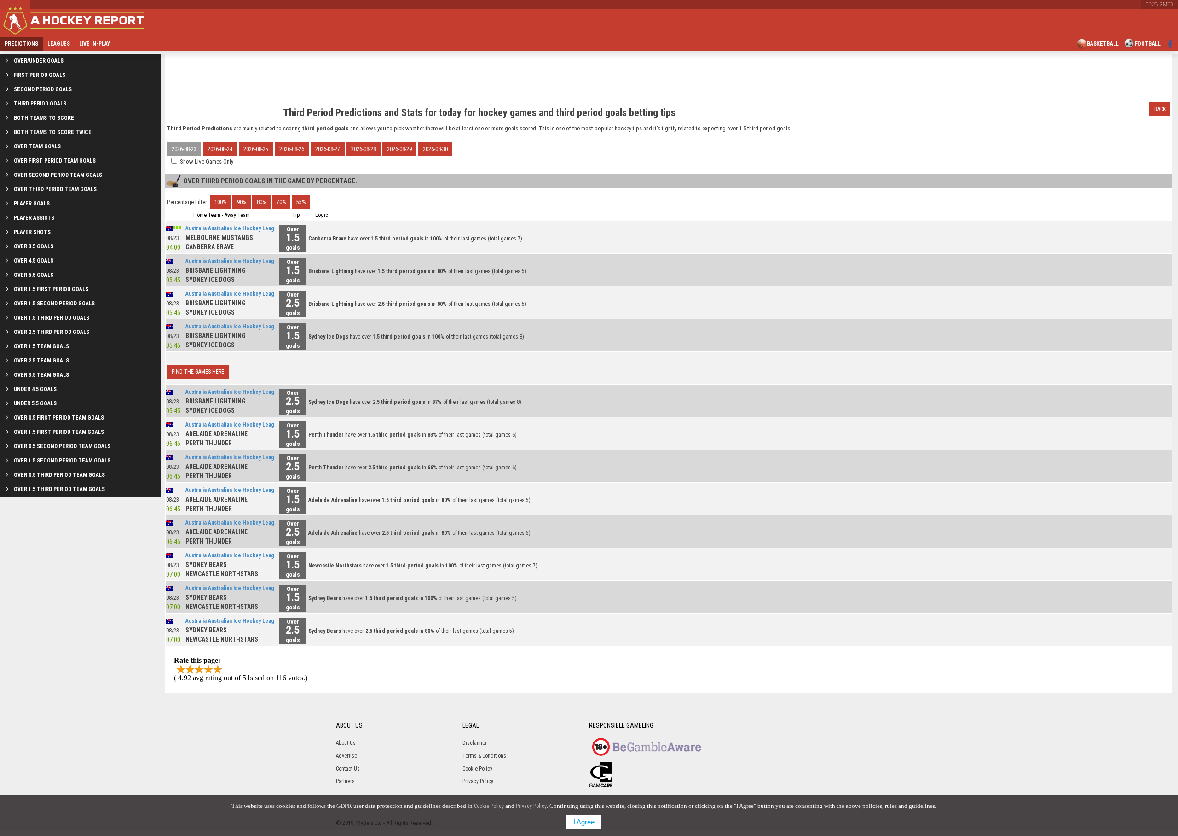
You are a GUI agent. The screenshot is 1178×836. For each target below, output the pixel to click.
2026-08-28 (363, 149)
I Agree (584, 822)
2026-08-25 (255, 149)
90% (241, 202)
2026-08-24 (220, 149)
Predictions (21, 44)
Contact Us (348, 769)
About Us (346, 743)
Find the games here (198, 371)
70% (281, 202)
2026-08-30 (435, 149)
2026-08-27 (327, 149)
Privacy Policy (477, 781)
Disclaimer (474, 743)
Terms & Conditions (484, 756)
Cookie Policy (477, 769)
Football (1148, 44)
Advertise (346, 756)
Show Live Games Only (206, 161)
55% (301, 202)
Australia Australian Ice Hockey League (232, 228)
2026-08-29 (399, 149)
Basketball (1103, 44)
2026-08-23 (184, 149)
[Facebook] (1170, 44)
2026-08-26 (291, 149)
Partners (345, 781)
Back (1160, 109)
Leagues (58, 44)
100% (220, 202)
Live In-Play (94, 44)
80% (261, 202)
